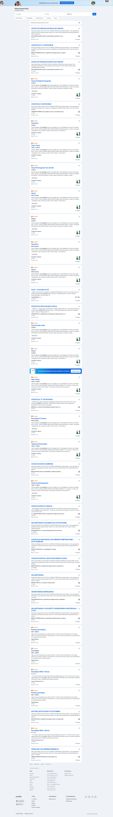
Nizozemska (32, 778)
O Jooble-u (34, 799)
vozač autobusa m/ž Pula (52, 775)
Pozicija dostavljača (38, 630)
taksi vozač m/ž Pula (51, 778)
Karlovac (31, 782)
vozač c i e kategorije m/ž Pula (53, 784)
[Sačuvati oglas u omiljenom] (79, 28)
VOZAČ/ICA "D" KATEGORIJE (42, 399)
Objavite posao (52, 799)
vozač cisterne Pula (51, 788)
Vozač (33, 193)
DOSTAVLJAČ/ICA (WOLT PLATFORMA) (45, 711)
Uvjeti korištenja (19, 813)
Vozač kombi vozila (38, 325)
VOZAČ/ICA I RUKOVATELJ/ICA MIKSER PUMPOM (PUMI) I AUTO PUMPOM (52, 541)
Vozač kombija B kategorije (41, 81)
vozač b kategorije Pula (52, 773)
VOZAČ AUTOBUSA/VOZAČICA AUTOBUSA (47, 28)
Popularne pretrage (34, 768)
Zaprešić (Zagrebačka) (34, 777)
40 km (68, 14)
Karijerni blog (69, 801)
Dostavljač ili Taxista (38, 418)
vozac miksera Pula (51, 786)
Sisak (31, 784)
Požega (31, 789)
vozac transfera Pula (51, 789)
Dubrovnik (32, 773)
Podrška (33, 805)
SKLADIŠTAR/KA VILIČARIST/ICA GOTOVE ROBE (49, 523)
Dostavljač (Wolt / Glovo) (40, 672)
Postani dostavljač (38, 693)
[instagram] (89, 797)
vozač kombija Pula (51, 780)
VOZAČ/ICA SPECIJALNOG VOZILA (44, 306)
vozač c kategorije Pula (52, 777)
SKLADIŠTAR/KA (37, 575)
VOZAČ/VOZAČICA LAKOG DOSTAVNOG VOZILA (49, 558)
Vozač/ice (35, 123)
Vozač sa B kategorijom (39, 483)
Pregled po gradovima (68, 775)
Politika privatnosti (29, 813)
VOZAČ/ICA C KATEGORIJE (41, 104)
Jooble (95, 814)
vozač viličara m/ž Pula (51, 782)
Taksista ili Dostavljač (39, 444)
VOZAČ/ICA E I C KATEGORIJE (42, 45)
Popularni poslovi (67, 773)
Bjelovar (31, 786)
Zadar (31, 780)
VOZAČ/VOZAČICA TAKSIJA (41, 506)
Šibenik (31, 775)
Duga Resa (32, 788)
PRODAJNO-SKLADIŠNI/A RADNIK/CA (45, 749)
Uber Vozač (35, 379)
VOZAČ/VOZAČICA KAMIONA (42, 464)
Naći (94, 14)
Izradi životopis (76, 371)
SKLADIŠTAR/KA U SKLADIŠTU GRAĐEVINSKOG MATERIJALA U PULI (54, 610)
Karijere (33, 803)
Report (78, 39)
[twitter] (92, 797)
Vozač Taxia (35, 145)
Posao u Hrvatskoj (36, 807)
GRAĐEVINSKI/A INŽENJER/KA (42, 592)
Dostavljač (35, 651)
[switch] (80, 22)
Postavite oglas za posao (67, 2)
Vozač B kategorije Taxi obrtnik (42, 168)
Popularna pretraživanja (71, 799)
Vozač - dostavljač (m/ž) (40, 290)
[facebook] (86, 797)
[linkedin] (95, 797)
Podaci (33, 801)
